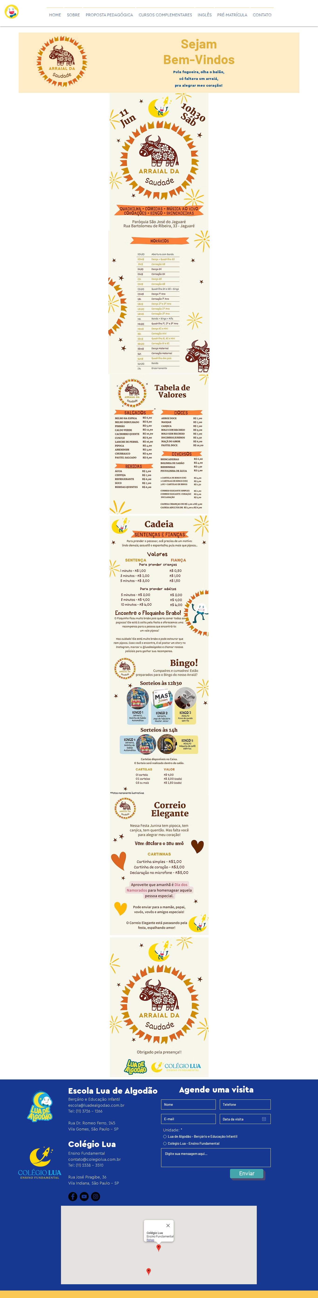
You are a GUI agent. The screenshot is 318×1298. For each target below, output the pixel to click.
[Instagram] (95, 1196)
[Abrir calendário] (264, 1119)
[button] (109, 13)
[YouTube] (84, 1196)
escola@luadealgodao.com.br (96, 1105)
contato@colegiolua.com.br (94, 1159)
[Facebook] (72, 1196)
